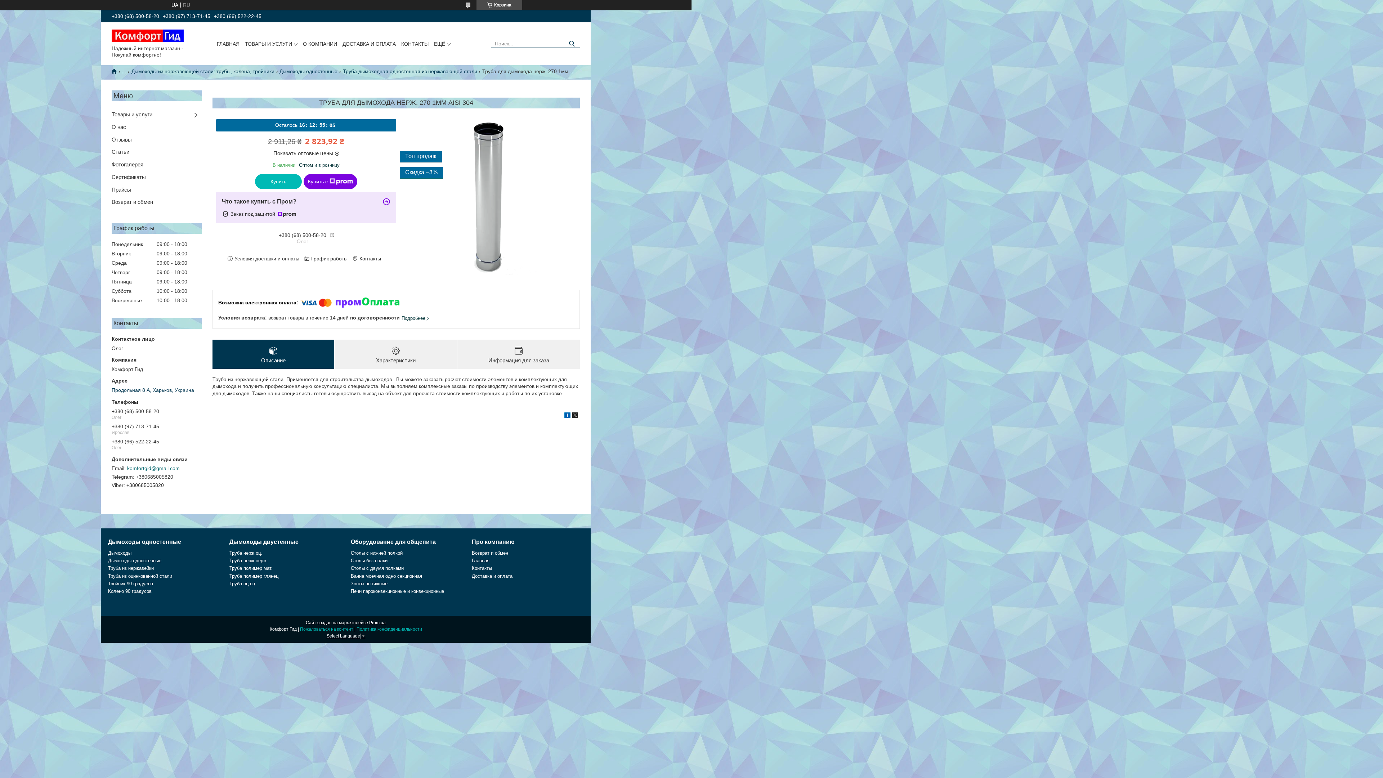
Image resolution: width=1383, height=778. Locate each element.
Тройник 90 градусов (130, 583)
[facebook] (567, 416)
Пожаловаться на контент (326, 629)
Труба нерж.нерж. (248, 560)
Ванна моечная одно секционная (386, 576)
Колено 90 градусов (130, 591)
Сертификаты (129, 177)
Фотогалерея (127, 164)
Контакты (415, 44)
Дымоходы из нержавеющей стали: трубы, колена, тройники (202, 71)
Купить (278, 181)
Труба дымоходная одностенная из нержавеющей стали (410, 71)
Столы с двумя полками (377, 568)
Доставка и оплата (369, 44)
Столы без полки (369, 560)
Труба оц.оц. (242, 583)
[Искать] (572, 43)
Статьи (120, 152)
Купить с (318, 181)
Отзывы (122, 140)
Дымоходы (119, 553)
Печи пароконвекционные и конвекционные (397, 591)
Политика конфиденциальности (389, 629)
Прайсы (121, 190)
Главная (228, 44)
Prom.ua (377, 622)
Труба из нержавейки (131, 568)
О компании (320, 44)
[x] (575, 416)
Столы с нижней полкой (377, 553)
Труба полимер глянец (253, 576)
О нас (119, 127)
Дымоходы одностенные (308, 71)
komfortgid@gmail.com (153, 468)
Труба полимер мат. (251, 568)
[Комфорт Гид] (148, 35)
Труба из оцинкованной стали (140, 576)
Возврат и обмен (132, 202)
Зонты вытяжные (369, 583)
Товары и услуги (268, 44)
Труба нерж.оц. (245, 553)
